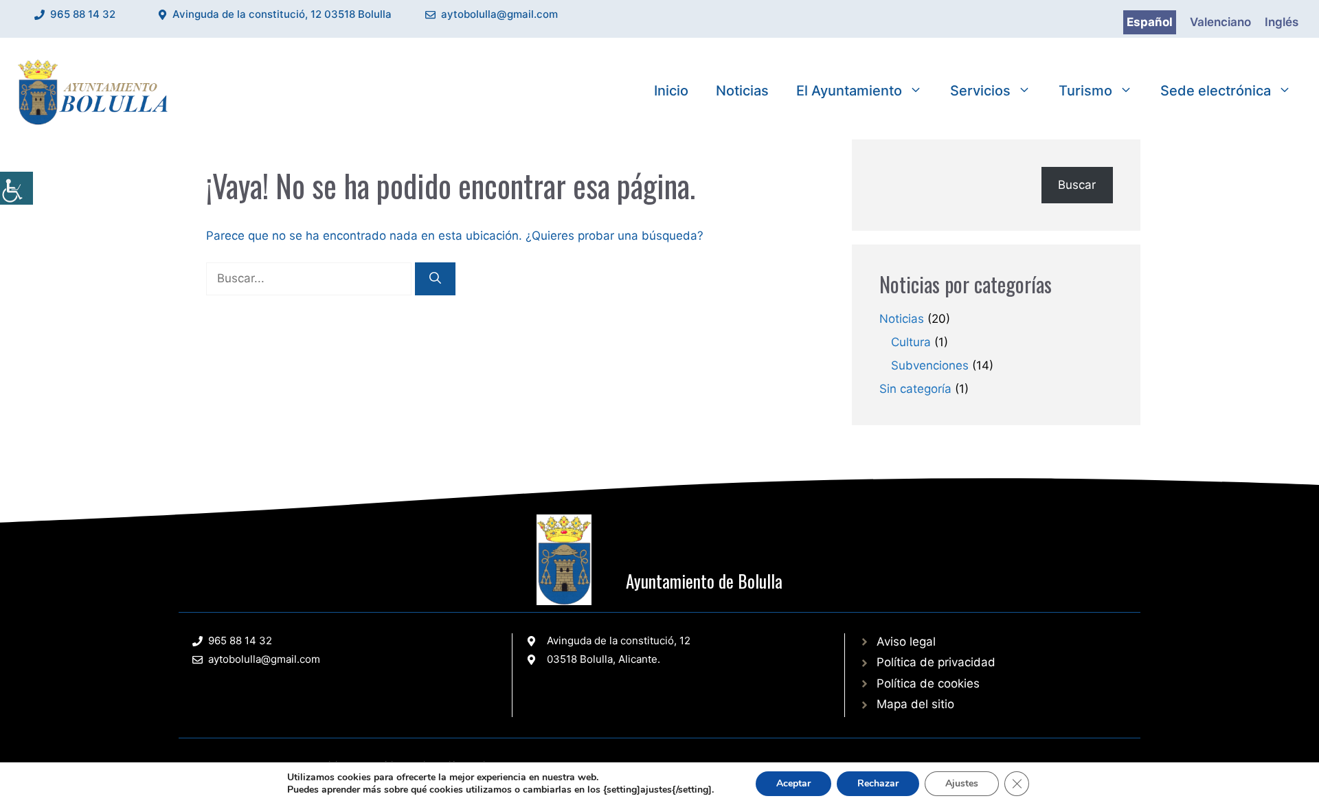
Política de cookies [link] (928, 683)
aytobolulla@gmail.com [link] (499, 14)
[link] (16, 188)
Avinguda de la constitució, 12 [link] (618, 640)
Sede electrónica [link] (1215, 90)
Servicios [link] (980, 90)
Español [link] (1150, 22)
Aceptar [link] (793, 783)
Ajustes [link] (961, 783)
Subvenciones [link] (930, 365)
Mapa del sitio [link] (915, 704)
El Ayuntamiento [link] (849, 90)
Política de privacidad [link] (936, 662)
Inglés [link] (1281, 22)
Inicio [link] (671, 90)
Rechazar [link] (878, 783)
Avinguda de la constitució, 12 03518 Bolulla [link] (282, 14)
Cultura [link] (911, 342)
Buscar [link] (1077, 185)
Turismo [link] (1085, 90)
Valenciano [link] (1220, 22)
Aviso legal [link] (906, 641)
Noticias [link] (742, 90)
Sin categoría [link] (915, 389)
